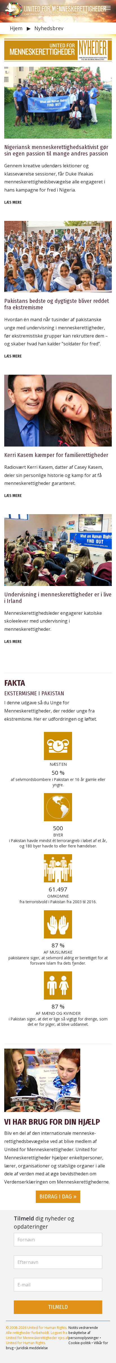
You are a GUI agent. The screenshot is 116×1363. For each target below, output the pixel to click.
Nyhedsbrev (48, 28)
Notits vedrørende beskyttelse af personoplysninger (83, 1332)
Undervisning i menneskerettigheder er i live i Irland (57, 598)
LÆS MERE (13, 202)
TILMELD (58, 1307)
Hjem (17, 28)
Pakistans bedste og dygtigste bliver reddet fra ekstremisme (56, 304)
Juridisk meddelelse (32, 1348)
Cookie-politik (79, 1342)
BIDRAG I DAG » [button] (58, 1196)
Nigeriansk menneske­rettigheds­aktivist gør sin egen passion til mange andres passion (56, 150)
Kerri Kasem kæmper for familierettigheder (56, 455)
